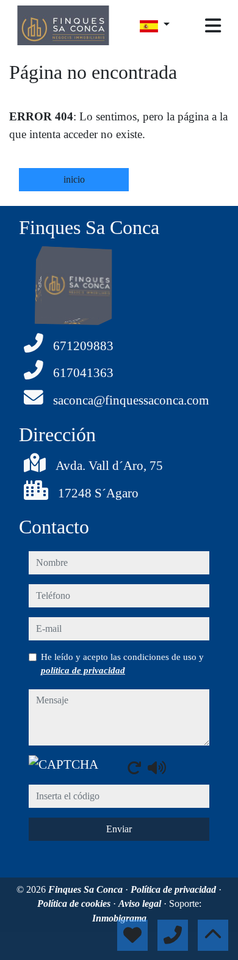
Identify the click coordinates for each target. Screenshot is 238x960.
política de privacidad (83, 670)
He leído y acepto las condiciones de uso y (122, 663)
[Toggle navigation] (213, 25)
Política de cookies (75, 903)
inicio (74, 179)
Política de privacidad (174, 889)
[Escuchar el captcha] (157, 767)
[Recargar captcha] (134, 767)
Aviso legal (141, 903)
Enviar (119, 829)
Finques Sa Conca (86, 889)
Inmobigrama (119, 918)
